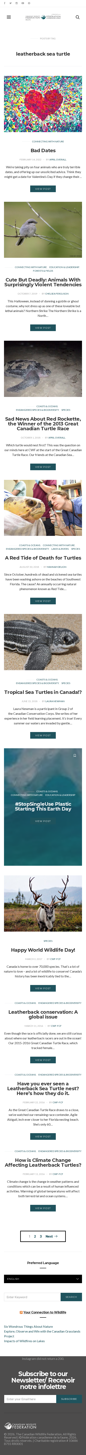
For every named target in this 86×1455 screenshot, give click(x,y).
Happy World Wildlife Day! (43, 950)
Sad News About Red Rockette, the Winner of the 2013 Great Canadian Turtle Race (43, 423)
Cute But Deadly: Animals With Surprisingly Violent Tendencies (42, 282)
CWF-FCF (55, 958)
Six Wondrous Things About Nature (28, 1326)
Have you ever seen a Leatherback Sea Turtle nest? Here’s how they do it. (43, 1088)
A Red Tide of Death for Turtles (43, 558)
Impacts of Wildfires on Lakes (24, 1341)
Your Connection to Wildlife (44, 1312)
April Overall (57, 159)
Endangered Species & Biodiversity (37, 409)
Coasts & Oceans (47, 406)
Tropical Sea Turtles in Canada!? (43, 692)
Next (49, 1236)
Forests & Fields (43, 270)
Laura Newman (55, 701)
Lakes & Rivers (60, 548)
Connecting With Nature (48, 141)
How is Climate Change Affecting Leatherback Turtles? (43, 1162)
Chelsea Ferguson (57, 293)
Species (65, 409)
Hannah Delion (56, 566)
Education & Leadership (64, 267)
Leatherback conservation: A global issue (43, 1014)
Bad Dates (43, 150)
